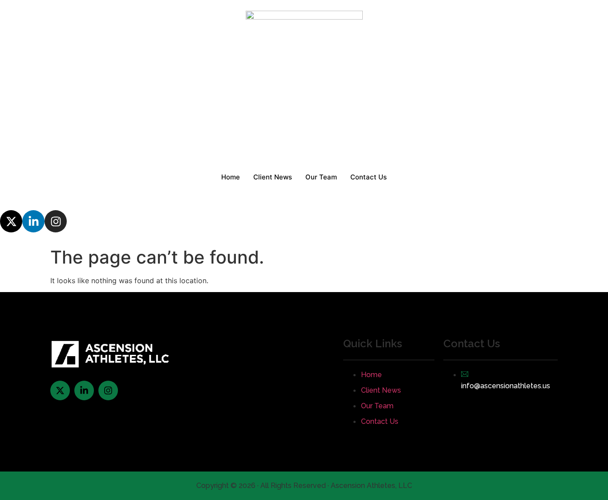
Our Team (321, 177)
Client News (272, 177)
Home (230, 177)
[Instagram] (56, 221)
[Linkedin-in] (33, 221)
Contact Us (368, 177)
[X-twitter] (11, 221)
